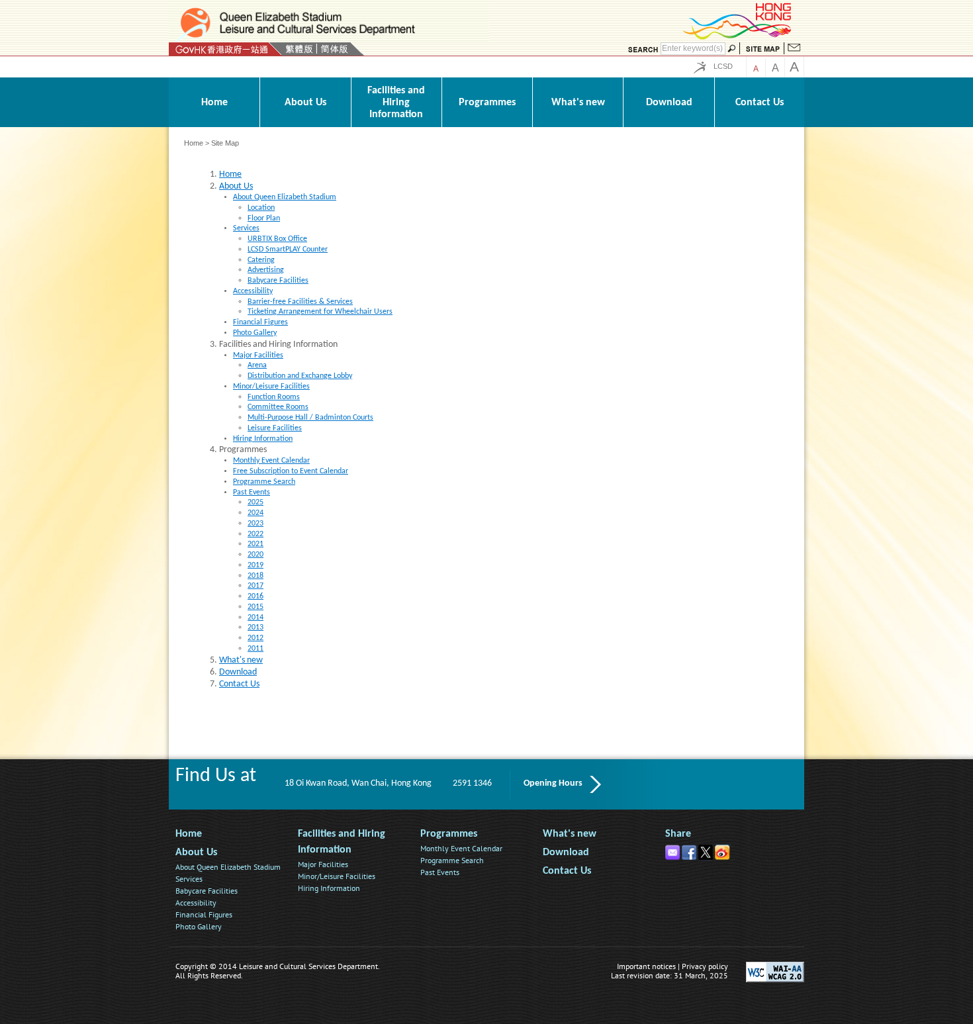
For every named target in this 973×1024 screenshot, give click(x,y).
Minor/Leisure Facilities (336, 876)
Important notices (646, 966)
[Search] (643, 49)
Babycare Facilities (206, 891)
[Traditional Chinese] (299, 49)
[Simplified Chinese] (334, 49)
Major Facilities (323, 864)
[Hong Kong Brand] (738, 37)
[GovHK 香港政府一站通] (225, 49)
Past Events (439, 872)
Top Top (792, 946)
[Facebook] (690, 849)
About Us (196, 852)
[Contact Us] (794, 49)
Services (189, 879)
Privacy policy (705, 966)
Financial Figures (203, 914)
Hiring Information (329, 888)
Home (193, 143)
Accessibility (195, 903)
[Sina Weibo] (723, 849)
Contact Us (567, 871)
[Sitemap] (762, 49)
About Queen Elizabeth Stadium (228, 867)
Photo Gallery (198, 926)
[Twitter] (706, 849)
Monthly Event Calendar (461, 848)
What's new (569, 834)
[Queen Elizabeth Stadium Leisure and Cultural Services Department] (329, 23)
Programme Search (452, 860)
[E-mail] (673, 849)
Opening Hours (553, 783)
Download (566, 852)
